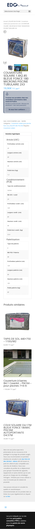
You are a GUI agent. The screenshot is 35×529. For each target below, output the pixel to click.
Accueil (6, 21)
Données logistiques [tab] (13, 134)
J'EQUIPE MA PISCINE (14, 21)
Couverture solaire (9, 128)
